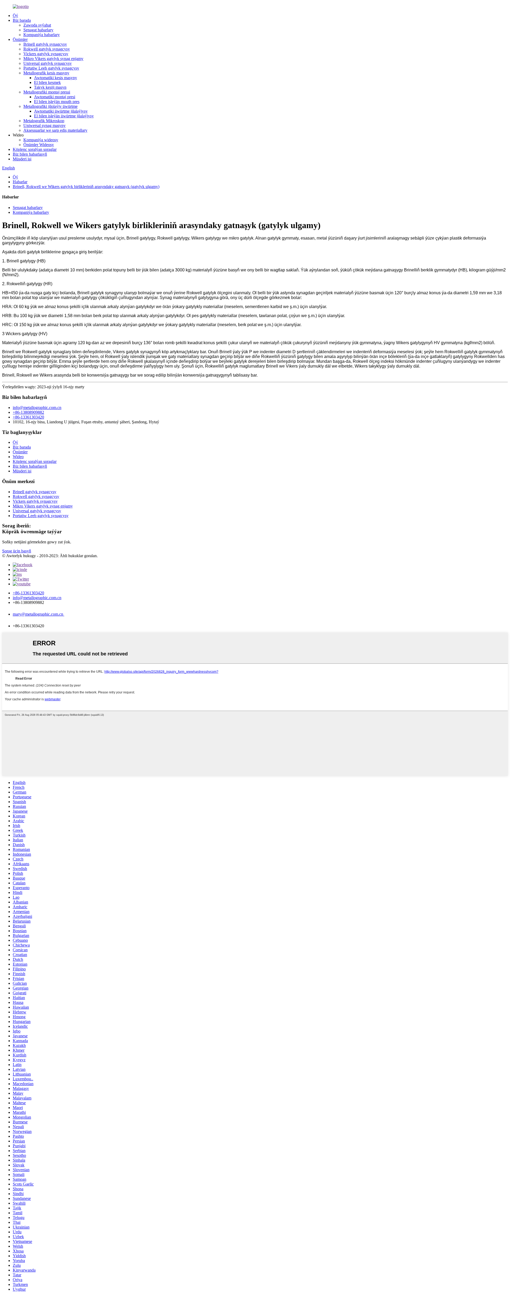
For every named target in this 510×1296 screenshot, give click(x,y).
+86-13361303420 (28, 417)
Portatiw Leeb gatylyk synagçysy (51, 68)
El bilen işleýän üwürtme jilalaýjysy (64, 116)
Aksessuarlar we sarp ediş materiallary (55, 130)
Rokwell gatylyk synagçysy (46, 49)
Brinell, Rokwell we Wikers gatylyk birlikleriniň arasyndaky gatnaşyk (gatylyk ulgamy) (86, 186)
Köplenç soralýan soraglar (35, 149)
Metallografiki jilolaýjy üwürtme (50, 106)
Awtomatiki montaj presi (54, 97)
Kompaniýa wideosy (40, 140)
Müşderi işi (22, 159)
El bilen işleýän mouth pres (56, 101)
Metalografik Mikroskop (43, 120)
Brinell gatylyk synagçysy (45, 44)
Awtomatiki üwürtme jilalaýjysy (61, 111)
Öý (15, 15)
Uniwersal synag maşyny (44, 125)
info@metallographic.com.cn (37, 407)
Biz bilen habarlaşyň (30, 154)
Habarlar (20, 182)
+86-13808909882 (28, 412)
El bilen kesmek (47, 82)
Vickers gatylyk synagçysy (45, 54)
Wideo (18, 456)
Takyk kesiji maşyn (50, 87)
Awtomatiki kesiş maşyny (55, 77)
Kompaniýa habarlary (41, 34)
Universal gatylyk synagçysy (47, 63)
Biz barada (22, 20)
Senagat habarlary (38, 30)
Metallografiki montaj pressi (46, 92)
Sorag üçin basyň (16, 551)
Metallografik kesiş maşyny (46, 73)
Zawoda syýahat (37, 25)
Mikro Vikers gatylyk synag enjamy (53, 58)
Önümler (20, 39)
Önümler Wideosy (38, 144)
